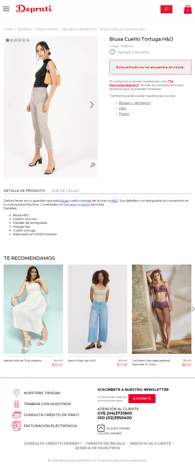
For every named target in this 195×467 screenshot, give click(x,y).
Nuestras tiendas (42, 393)
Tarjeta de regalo (105, 443)
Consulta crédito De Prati (51, 415)
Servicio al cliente (150, 443)
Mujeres (24, 29)
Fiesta (124, 114)
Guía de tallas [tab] (65, 190)
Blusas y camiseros (134, 103)
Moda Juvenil (46, 29)
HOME (8, 29)
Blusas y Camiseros (79, 29)
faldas (85, 204)
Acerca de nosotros (97, 448)
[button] (92, 106)
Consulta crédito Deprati (52, 443)
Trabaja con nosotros (47, 404)
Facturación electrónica (50, 426)
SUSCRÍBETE (142, 398)
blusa (64, 200)
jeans (73, 204)
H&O (114, 200)
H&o (122, 108)
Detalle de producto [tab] (24, 190)
